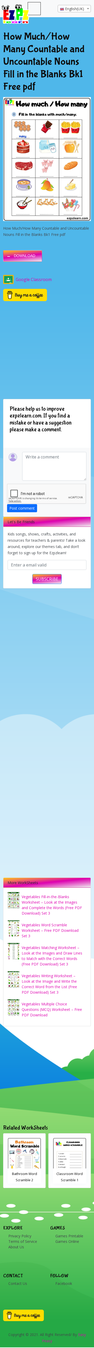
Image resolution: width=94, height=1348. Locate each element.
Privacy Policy (19, 1235)
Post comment (22, 508)
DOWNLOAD (24, 256)
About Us (16, 1246)
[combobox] (74, 8)
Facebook (63, 1283)
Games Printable (69, 1235)
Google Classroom (34, 279)
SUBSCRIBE (47, 579)
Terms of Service (22, 1241)
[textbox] (74, 9)
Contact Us (17, 1283)
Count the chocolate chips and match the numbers (70, 1180)
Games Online (67, 1241)
